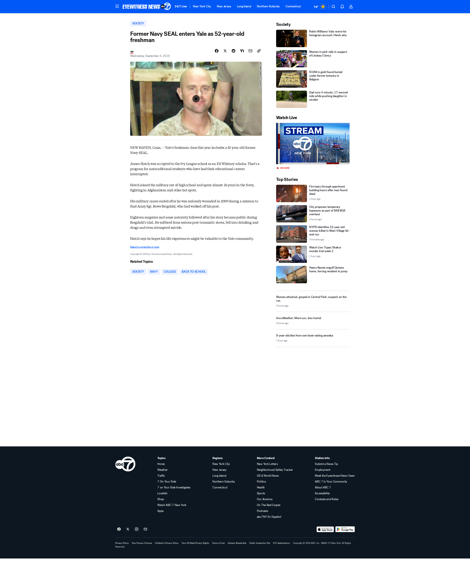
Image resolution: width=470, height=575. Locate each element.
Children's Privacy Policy (167, 543)
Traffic (161, 475)
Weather (162, 469)
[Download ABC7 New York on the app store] (325, 529)
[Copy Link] (259, 51)
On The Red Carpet (268, 505)
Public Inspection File (259, 543)
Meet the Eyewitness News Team (335, 475)
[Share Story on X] (225, 51)
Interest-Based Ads (237, 543)
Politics (261, 481)
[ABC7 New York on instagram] (136, 529)
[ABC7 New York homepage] (146, 7)
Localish (162, 493)
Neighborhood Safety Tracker (275, 469)
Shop (160, 499)
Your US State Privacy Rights (195, 543)
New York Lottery (267, 464)
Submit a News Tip (326, 464)
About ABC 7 (323, 487)
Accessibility (322, 493)
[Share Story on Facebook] (217, 51)
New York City (202, 6)
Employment (322, 469)
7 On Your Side (166, 481)
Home (161, 464)
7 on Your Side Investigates (173, 487)
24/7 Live (181, 6)
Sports (261, 493)
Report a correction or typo (144, 247)
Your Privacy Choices (142, 543)
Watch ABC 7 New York (171, 505)
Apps (160, 511)
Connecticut (293, 6)
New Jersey (224, 6)
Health (261, 487)
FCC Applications (281, 543)
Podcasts (262, 511)
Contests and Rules (326, 499)
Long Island (244, 6)
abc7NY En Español (269, 516)
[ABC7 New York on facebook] (119, 529)
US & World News (268, 475)
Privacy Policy (122, 543)
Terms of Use (218, 543)
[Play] (313, 143)
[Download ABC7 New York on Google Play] (345, 529)
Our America (264, 499)
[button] (117, 6)
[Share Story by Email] (250, 51)
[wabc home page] (125, 464)
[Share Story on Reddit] (233, 51)
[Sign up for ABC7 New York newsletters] (145, 529)
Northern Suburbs (268, 6)
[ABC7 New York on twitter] (127, 529)
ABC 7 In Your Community (331, 481)
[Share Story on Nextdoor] (242, 51)
